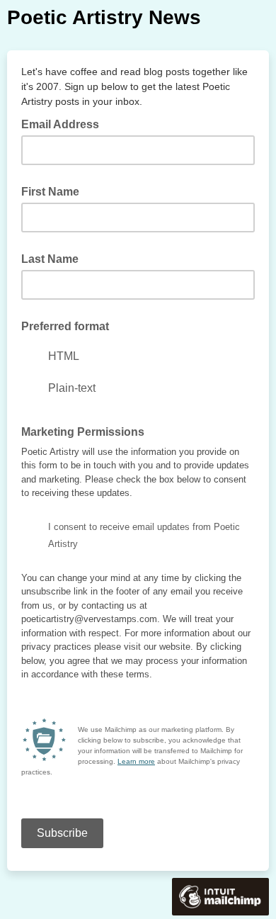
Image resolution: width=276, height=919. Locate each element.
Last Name (50, 259)
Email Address (64, 123)
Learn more (136, 761)
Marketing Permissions (82, 432)
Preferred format (65, 326)
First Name (50, 192)
